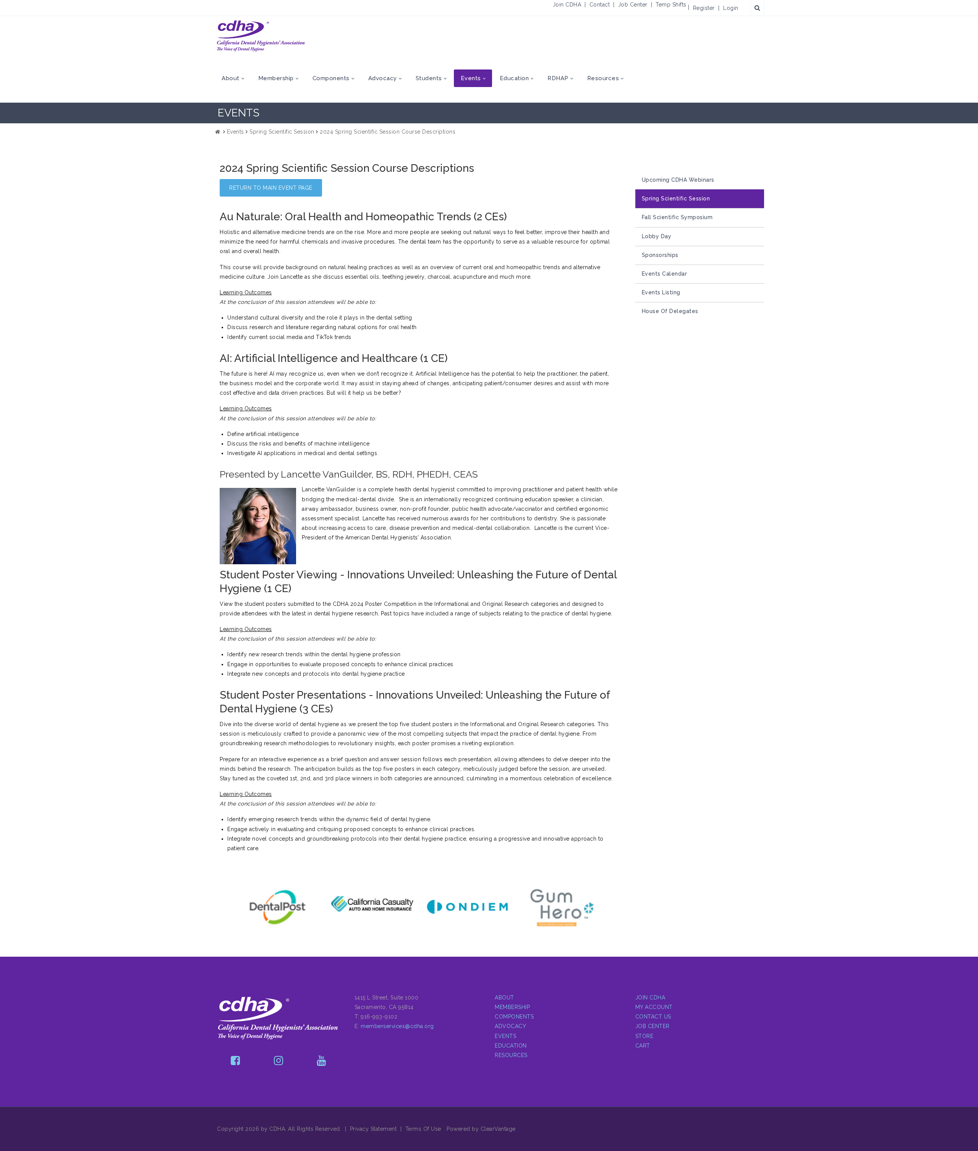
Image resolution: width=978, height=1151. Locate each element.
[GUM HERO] (544, 907)
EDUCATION (511, 1046)
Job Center (633, 5)
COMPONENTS (514, 1017)
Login (730, 8)
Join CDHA (567, 5)
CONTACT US (653, 1017)
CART (642, 1046)
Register (704, 8)
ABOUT (504, 997)
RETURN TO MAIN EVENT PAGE (271, 188)
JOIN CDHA (650, 997)
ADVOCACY (510, 1026)
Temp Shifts (671, 5)
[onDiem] (449, 907)
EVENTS (505, 1036)
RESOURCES (511, 1055)
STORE (644, 1036)
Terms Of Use (423, 1129)
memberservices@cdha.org (397, 1026)
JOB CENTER (652, 1026)
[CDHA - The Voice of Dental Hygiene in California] (261, 36)
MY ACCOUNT (654, 1007)
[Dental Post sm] (259, 907)
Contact (599, 5)
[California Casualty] (354, 904)
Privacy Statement (373, 1129)
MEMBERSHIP (512, 1007)
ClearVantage (498, 1129)
